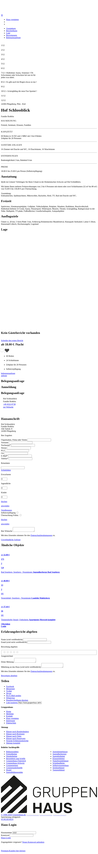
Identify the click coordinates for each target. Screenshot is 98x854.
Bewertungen (11, 35)
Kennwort (5, 835)
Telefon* (4, 458)
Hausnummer (6, 832)
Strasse (4, 448)
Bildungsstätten (12, 752)
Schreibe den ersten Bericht (12, 340)
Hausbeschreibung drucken (17, 700)
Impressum (10, 721)
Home (8, 711)
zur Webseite (8, 407)
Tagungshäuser (59, 770)
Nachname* (6, 445)
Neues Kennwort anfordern (33, 842)
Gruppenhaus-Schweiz (15, 763)
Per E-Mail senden (13, 696)
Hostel (8, 770)
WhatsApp (10, 698)
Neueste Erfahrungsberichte (17, 741)
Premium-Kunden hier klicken (13, 851)
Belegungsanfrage (13, 38)
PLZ (3, 450)
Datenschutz (11, 723)
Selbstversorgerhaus (61, 765)
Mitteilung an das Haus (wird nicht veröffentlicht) (21, 667)
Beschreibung (11, 31)
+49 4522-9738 (9, 404)
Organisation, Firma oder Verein (14, 440)
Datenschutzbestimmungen (41, 535)
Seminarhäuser (58, 768)
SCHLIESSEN (7, 819)
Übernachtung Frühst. (10, 515)
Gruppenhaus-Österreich (16, 761)
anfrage (4, 376)
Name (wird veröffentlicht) (12, 639)
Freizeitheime (11, 754)
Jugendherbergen (59, 754)
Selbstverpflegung (8, 513)
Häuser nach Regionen (15, 734)
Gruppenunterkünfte (14, 768)
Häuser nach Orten (13, 736)
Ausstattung (11, 28)
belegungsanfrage (8, 373)
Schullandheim (59, 763)
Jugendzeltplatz (59, 756)
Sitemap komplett (13, 743)
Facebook (10, 686)
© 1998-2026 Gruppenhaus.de (34, 815)
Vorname (4, 442)
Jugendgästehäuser (60, 752)
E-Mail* (4, 456)
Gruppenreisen (12, 765)
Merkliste (10, 714)
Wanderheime (11, 756)
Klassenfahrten (59, 758)
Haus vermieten (12, 19)
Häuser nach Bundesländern (17, 732)
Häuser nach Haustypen (15, 738)
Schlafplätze (6, 470)
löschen (4, 501)
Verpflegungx (6, 510)
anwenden (5, 506)
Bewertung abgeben (9, 676)
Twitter (9, 691)
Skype (8, 693)
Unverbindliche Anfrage (11, 540)
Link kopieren (12, 703)
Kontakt (9, 716)
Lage (8, 33)
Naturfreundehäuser (61, 761)
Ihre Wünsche (6, 531)
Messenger (10, 689)
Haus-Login (6, 838)
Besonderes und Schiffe (15, 758)
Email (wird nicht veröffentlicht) (14, 642)
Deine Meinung (7, 662)
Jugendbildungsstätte (14, 772)
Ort (2, 453)
